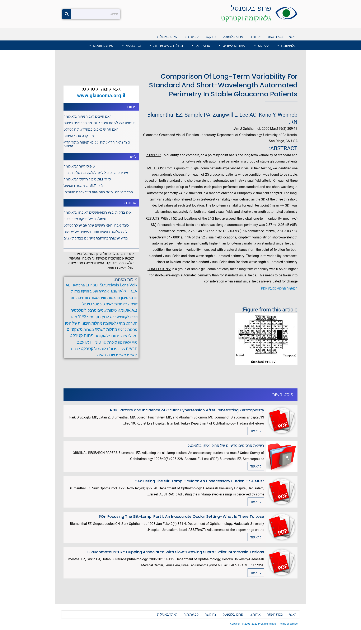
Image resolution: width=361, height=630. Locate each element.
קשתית (132, 355)
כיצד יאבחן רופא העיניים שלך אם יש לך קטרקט (96, 225)
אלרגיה (104, 291)
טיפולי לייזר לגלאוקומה (79, 166)
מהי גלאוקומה (114, 323)
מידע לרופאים (103, 45)
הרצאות (113, 297)
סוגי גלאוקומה (127, 342)
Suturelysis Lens (114, 285)
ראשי (292, 37)
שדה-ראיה (106, 354)
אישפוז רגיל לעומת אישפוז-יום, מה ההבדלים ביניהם (99, 123)
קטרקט (263, 45)
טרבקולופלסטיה (84, 310)
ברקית (75, 291)
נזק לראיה (129, 336)
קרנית (75, 349)
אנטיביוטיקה (89, 291)
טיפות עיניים (107, 310)
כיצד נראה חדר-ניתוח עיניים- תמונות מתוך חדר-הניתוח (97, 144)
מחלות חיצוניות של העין (83, 323)
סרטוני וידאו (96, 342)
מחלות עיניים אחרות (168, 45)
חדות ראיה (114, 304)
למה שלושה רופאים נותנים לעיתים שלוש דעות (95, 232)
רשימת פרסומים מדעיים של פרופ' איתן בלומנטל (226, 445)
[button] (285, 45)
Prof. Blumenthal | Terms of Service (277, 623)
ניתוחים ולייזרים (234, 45)
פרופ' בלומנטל (251, 8)
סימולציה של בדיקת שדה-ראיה (85, 219)
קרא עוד (255, 431)
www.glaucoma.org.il (101, 95)
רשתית (121, 355)
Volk (133, 285)
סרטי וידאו (203, 45)
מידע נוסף (133, 45)
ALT (69, 285)
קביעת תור (191, 37)
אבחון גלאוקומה (123, 291)
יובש (113, 317)
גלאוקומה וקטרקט (246, 18)
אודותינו (255, 37)
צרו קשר (210, 37)
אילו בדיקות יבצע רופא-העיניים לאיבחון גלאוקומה (97, 212)
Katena (79, 285)
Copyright (236, 623)
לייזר (82, 316)
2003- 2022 (250, 623)
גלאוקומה (288, 45)
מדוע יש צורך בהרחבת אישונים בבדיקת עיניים (96, 238)
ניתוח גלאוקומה (107, 335)
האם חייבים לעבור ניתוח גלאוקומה (88, 116)
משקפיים (75, 329)
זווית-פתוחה (79, 298)
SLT (96, 285)
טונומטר (99, 304)
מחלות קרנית (127, 329)
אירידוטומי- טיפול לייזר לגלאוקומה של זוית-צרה (96, 173)
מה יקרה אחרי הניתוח (79, 136)
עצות (121, 349)
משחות (89, 329)
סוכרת (112, 342)
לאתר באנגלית (167, 37)
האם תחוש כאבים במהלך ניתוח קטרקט (91, 129)
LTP (89, 285)
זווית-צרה (130, 304)
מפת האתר (275, 37)
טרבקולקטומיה (127, 317)
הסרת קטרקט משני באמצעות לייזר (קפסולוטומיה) (98, 192)
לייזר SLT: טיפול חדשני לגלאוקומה (87, 179)
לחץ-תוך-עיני (98, 316)
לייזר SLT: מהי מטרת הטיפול (83, 186)
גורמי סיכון (129, 298)
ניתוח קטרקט (82, 335)
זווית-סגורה (97, 297)
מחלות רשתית (106, 329)
